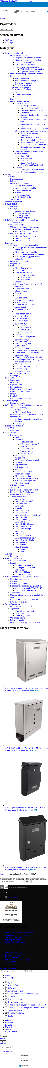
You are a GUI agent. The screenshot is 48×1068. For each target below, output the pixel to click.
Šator (12, 177)
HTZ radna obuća (22, 241)
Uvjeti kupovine (11, 957)
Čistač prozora (21, 302)
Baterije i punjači (22, 547)
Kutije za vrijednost (23, 412)
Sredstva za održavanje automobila (24, 245)
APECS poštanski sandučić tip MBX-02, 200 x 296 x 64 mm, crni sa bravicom (26, 868)
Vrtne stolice (25, 327)
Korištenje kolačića (13, 955)
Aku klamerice (21, 522)
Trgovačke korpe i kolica (25, 611)
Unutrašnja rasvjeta (23, 268)
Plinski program (16, 375)
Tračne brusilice (26, 451)
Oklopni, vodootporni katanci (32, 172)
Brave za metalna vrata (29, 138)
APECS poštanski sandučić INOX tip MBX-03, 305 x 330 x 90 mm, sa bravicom (26, 749)
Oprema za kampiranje (19, 261)
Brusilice (19, 439)
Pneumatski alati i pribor (20, 494)
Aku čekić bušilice (22, 503)
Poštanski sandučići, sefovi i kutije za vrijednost (24, 405)
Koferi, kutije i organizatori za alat (24, 490)
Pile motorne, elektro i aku (26, 366)
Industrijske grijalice (23, 213)
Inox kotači (19, 570)
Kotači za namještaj (23, 574)
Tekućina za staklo (22, 195)
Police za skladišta (17, 620)
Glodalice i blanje (22, 483)
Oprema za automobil (19, 183)
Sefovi (18, 410)
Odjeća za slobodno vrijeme (26, 229)
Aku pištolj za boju (23, 529)
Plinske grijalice (21, 215)
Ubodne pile (20, 455)
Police (17, 295)
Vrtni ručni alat (21, 364)
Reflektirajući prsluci (23, 197)
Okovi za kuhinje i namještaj (26, 81)
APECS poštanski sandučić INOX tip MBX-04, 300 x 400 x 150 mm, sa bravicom (26, 689)
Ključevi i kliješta (17, 385)
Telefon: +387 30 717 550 (16, 898)
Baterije (23, 549)
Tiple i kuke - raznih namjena (27, 67)
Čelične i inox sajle (23, 90)
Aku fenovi (20, 499)
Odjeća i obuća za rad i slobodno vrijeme (21, 220)
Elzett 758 (24, 156)
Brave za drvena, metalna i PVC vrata (30, 131)
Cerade (18, 193)
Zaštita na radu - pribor (19, 222)
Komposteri (20, 346)
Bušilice (18, 437)
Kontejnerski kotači (23, 572)
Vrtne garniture (26, 332)
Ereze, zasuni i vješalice (25, 65)
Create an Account (7, 1051)
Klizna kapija (15, 581)
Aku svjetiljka (21, 542)
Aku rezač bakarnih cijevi (25, 538)
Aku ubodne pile (22, 510)
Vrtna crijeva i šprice (23, 341)
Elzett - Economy (27, 161)
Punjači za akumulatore (24, 186)
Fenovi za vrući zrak (23, 471)
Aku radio (19, 533)
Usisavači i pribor (22, 474)
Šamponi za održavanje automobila (29, 254)
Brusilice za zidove (28, 453)
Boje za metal (25, 279)
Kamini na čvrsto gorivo (25, 211)
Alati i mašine (10, 433)
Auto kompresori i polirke (25, 188)
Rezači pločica (16, 387)
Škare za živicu (21, 316)
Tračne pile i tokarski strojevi (27, 460)
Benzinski (14, 556)
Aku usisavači (21, 517)
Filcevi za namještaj (23, 85)
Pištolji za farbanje (17, 485)
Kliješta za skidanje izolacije (21, 389)
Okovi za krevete (22, 78)
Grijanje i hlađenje (12, 204)
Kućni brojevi (20, 423)
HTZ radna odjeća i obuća (20, 234)
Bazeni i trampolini (23, 343)
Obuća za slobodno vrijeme (26, 231)
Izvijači (13, 394)
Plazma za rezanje (17, 403)
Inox (12, 99)
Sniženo (8, 40)
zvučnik (18, 508)
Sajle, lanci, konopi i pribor (21, 87)
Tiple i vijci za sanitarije (30, 71)
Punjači (23, 551)
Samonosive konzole (23, 83)
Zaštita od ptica (21, 309)
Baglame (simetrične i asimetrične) (29, 58)
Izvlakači (14, 396)
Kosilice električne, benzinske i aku (29, 350)
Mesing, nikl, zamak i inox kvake (33, 108)
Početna (3, 874)
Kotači (13, 563)
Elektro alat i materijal (14, 426)
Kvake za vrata (21, 103)
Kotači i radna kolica (13, 558)
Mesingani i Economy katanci (32, 170)
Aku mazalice (20, 545)
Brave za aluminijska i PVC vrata (33, 140)
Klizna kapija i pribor (18, 583)
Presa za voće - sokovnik (25, 300)
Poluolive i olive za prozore (31, 110)
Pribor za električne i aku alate (22, 492)
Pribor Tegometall (22, 615)
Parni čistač (20, 270)
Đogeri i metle (21, 291)
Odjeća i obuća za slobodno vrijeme (24, 227)
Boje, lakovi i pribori (23, 273)
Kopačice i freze (22, 355)
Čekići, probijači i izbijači (20, 398)
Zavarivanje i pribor (13, 401)
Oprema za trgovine (18, 618)
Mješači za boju (21, 467)
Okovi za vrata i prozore (20, 101)
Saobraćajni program (13, 202)
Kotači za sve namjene (24, 565)
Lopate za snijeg (22, 339)
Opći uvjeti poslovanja (14, 953)
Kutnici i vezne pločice (24, 62)
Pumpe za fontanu (22, 371)
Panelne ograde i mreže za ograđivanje (30, 359)
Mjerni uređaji (21, 465)
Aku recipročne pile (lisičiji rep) (28, 515)
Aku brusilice (20, 506)
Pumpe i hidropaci (22, 348)
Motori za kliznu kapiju (19, 579)
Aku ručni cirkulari (23, 535)
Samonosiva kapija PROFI (26, 590)
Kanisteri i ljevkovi (23, 190)
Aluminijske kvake (28, 106)
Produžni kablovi (22, 289)
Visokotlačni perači (23, 314)
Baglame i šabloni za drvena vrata (29, 151)
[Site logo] (24, 15)
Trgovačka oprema (12, 604)
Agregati (8, 554)
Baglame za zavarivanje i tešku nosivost (26, 599)
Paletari (13, 181)
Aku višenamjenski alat (24, 540)
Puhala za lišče (21, 323)
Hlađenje (14, 206)
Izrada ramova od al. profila (16, 942)
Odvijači (18, 469)
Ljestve (18, 293)
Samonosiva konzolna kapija (16, 935)
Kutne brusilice (26, 449)
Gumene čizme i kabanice (25, 236)
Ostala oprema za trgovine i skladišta (25, 622)
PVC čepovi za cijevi (18, 602)
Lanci (17, 92)
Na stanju (9, 42)
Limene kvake (26, 113)
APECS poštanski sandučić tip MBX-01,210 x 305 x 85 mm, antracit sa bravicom (26, 809)
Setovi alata (15, 380)
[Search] (45, 10)
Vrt (11, 311)
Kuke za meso (21, 298)
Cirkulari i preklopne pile (25, 481)
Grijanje (13, 209)
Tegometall (14, 609)
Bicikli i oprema (16, 179)
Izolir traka (14, 430)
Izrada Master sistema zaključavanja (19, 933)
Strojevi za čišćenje (23, 362)
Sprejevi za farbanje (28, 275)
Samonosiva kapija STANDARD (28, 588)
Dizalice (18, 462)
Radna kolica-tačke (18, 561)
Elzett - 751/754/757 (28, 163)
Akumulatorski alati (18, 497)
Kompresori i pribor (23, 476)
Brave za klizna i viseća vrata (32, 142)
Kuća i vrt (9, 243)
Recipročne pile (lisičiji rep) (26, 478)
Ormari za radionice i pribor (21, 373)
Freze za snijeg (21, 369)
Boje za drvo (25, 277)
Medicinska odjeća (17, 225)
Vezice (13, 428)
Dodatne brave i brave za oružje (33, 145)
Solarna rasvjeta (21, 321)
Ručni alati (9, 378)
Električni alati (16, 435)
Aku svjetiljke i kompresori (26, 524)
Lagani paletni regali (13, 939)
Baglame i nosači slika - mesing (28, 60)
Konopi (18, 97)
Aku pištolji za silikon (24, 526)
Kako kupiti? (10, 962)
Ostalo (7, 174)
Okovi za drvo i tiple (18, 55)
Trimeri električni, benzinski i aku (28, 357)
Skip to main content (23, 1)
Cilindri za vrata (21, 154)
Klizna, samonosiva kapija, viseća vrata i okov (23, 577)
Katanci (18, 167)
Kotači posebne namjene (25, 567)
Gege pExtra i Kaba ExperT (31, 165)
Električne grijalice (22, 218)
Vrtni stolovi (25, 330)
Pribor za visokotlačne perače (27, 353)
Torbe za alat (15, 487)
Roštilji (18, 334)
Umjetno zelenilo (17, 263)
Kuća (12, 266)
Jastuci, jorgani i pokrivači (25, 305)
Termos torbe (15, 199)
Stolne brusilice (26, 442)
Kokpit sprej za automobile (26, 252)
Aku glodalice (21, 513)
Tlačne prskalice (22, 318)
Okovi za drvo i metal (14, 53)
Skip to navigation (7, 1)
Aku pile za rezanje (23, 519)
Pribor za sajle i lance (24, 94)
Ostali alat (14, 382)
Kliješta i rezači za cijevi (20, 391)
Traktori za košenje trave (25, 337)
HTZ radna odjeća (22, 238)
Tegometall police (22, 613)
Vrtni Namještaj (21, 325)
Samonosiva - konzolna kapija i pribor (25, 586)
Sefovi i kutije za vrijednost (21, 407)
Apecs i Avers (26, 158)
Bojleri (18, 282)
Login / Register (11, 1032)
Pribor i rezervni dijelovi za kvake (34, 129)
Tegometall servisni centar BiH (17, 937)
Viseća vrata (15, 593)
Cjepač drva (20, 458)
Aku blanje (19, 531)
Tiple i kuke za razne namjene (32, 69)
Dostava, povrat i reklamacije (17, 959)
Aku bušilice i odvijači (24, 501)
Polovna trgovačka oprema (21, 606)
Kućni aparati (20, 307)
